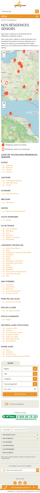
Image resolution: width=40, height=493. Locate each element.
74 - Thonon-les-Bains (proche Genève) (16, 356)
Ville (5, 374)
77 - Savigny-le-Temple (11, 237)
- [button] (4, 55)
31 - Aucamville (8, 285)
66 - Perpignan (8, 267)
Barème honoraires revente (27, 457)
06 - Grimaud (7, 330)
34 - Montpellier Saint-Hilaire (13, 263)
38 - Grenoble (7, 352)
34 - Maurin (7, 257)
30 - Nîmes (6, 265)
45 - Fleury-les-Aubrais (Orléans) (14, 211)
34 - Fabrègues (8, 254)
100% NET (37, 491)
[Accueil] (20, 4)
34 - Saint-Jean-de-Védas (12, 274)
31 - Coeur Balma (9, 287)
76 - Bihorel (7, 220)
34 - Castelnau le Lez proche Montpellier (17, 252)
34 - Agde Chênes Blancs (11, 248)
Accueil (3, 20)
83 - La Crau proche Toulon (12, 332)
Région (6, 369)
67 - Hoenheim (8, 165)
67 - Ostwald (7, 172)
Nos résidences (11, 20)
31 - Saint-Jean (8, 289)
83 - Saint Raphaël (9, 341)
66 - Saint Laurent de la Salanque (14, 271)
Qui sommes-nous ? (9, 434)
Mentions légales (13, 457)
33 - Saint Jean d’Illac (10, 183)
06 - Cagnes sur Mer (10, 328)
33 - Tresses (7, 185)
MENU (4, 16)
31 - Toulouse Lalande (10, 293)
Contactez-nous (20, 412)
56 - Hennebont (8, 202)
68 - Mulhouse (8, 167)
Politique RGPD (5, 458)
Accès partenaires (17, 404)
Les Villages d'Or (20, 429)
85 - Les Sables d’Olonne (11, 311)
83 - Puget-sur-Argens (10, 337)
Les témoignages (8, 449)
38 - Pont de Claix (9, 354)
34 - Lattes (6, 259)
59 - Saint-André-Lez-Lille (12, 302)
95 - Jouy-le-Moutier (10, 229)
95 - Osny (6, 233)
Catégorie (7, 379)
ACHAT (10, 363)
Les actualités (7, 442)
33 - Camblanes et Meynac (12, 181)
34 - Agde (6, 250)
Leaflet (29, 113)
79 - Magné (7, 319)
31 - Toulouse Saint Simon (12, 291)
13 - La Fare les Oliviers (11, 334)
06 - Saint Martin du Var (11, 339)
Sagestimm (6, 429)
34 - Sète (6, 276)
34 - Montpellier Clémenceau (13, 261)
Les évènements (8, 445)
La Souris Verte (19, 491)
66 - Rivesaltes (8, 269)
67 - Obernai (7, 170)
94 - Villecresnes (8, 239)
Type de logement (10, 384)
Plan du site (4, 457)
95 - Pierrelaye (8, 235)
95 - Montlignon (8, 231)
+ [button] (4, 52)
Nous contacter (8, 452)
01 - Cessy (6, 350)
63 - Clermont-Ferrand (10, 194)
